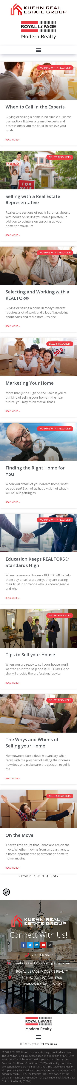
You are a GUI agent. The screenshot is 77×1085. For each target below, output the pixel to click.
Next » (54, 876)
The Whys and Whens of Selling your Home (32, 742)
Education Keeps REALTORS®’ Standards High (37, 562)
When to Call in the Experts (35, 107)
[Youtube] (43, 945)
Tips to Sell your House (30, 654)
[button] (38, 50)
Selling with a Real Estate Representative (33, 199)
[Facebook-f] (23, 945)
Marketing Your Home (30, 383)
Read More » (13, 139)
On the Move (19, 835)
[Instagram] (50, 945)
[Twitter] (30, 945)
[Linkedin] (36, 945)
